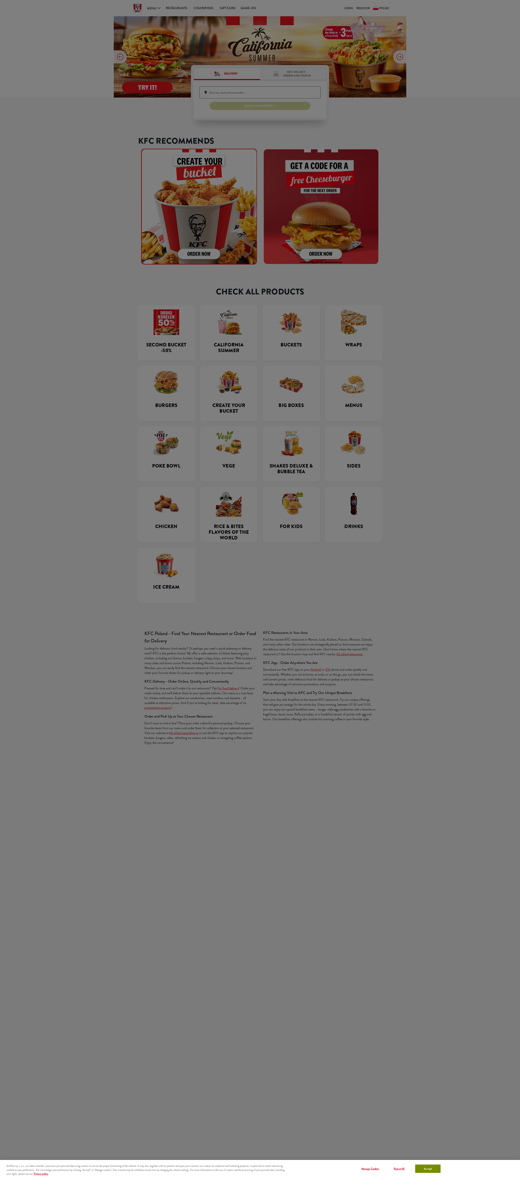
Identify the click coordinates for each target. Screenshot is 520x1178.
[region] (260, 1169)
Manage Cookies (370, 1168)
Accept (428, 1168)
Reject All (399, 1168)
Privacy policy (41, 1174)
